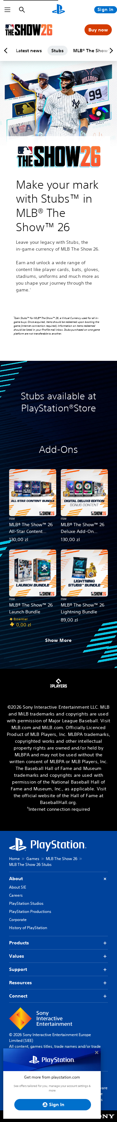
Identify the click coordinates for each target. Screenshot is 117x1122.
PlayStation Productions (30, 911)
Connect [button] (18, 996)
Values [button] (16, 956)
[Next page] (110, 50)
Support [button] (18, 969)
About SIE (17, 887)
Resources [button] (20, 983)
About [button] (16, 878)
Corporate (18, 919)
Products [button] (19, 943)
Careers (16, 895)
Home (14, 858)
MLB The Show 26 (61, 858)
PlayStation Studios (26, 903)
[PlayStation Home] (58, 9)
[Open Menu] (7, 9)
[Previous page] (7, 50)
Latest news (29, 50)
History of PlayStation (28, 927)
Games (32, 858)
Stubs (57, 50)
